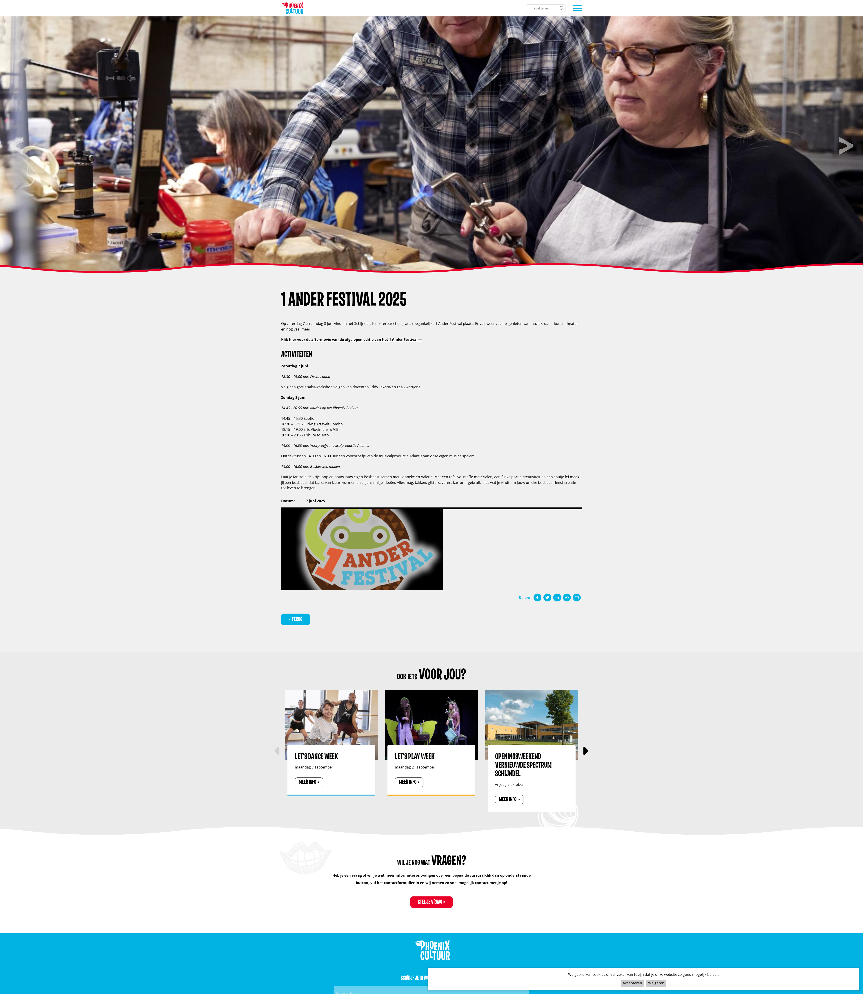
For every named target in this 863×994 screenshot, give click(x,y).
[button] (585, 751)
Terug (297, 619)
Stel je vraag (430, 902)
